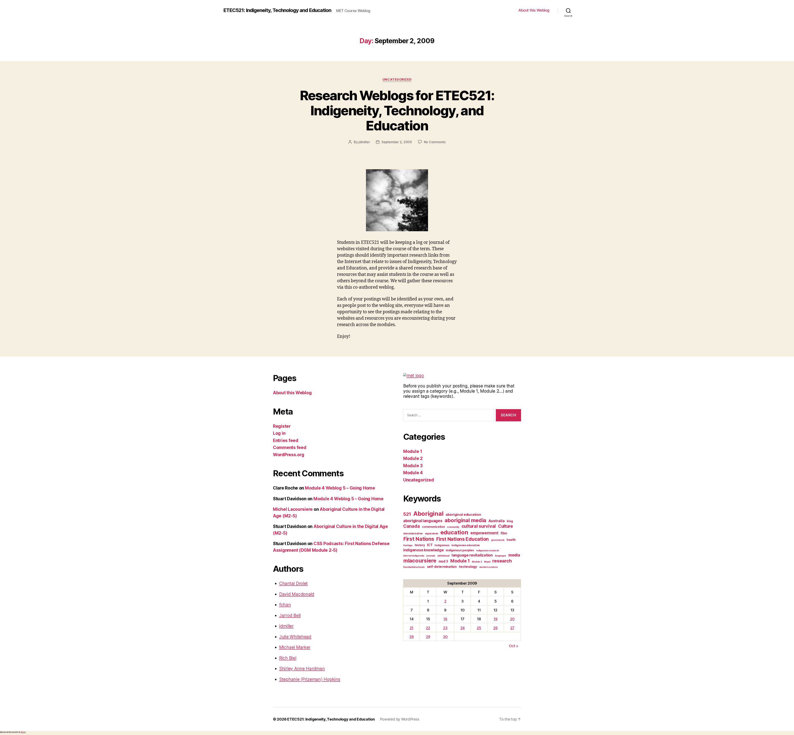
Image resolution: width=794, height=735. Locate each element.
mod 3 (443, 561)
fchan (285, 604)
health (511, 539)
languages (500, 555)
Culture (505, 526)
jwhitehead (443, 555)
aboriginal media (465, 520)
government (497, 540)
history (420, 545)
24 (462, 628)
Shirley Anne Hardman (302, 668)
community (453, 527)
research (502, 560)
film (504, 533)
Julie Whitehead (295, 636)
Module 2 (413, 458)
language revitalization (472, 555)
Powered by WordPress (399, 719)
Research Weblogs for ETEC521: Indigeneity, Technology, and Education (397, 110)
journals (430, 555)
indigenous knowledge (423, 550)
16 (445, 619)
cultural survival (479, 526)
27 (512, 628)
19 (495, 619)
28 (411, 637)
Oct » (513, 646)
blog (510, 521)
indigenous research (487, 550)
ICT (429, 545)
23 (445, 628)
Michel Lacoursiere (293, 509)
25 (479, 628)
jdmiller (364, 142)
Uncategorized (397, 79)
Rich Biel (287, 658)
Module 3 (413, 465)
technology (468, 567)
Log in (279, 433)
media (514, 555)
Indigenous (442, 545)
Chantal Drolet (293, 583)
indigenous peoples (460, 550)
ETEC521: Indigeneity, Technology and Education (277, 10)
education (454, 532)
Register (282, 426)
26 (495, 628)
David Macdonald (296, 594)
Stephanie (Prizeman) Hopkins (309, 679)
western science (488, 567)
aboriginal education (463, 514)
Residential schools (414, 567)
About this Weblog (533, 10)
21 (411, 628)
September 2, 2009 (396, 142)
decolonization (413, 533)
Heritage (408, 545)
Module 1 (412, 451)
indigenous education (465, 545)
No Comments (435, 142)
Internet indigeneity (413, 555)
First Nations (418, 539)
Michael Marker (294, 647)
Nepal (487, 561)
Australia (496, 521)
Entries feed (285, 440)
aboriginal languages (422, 520)
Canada (411, 526)
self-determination (442, 567)
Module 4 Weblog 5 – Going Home (340, 488)
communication (433, 526)
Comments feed (289, 447)
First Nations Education (462, 539)
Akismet (23, 732)
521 (407, 514)
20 (512, 619)
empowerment (484, 533)
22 (428, 628)
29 (428, 637)
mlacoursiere (419, 561)
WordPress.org (288, 454)
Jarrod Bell (290, 615)
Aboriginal (428, 513)
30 (445, 637)
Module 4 (413, 472)
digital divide (431, 533)
